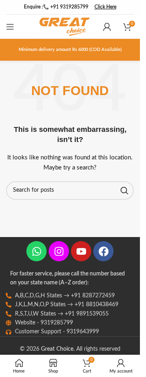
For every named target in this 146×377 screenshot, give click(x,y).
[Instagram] (59, 251)
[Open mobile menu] (10, 27)
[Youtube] (81, 251)
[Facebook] (103, 251)
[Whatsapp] (36, 251)
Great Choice (57, 349)
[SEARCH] (124, 190)
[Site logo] (64, 27)
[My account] (107, 27)
